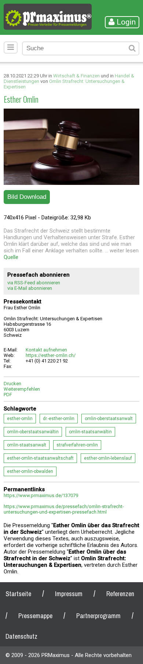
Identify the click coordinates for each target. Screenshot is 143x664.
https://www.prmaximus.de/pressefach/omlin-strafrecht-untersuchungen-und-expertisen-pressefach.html (64, 509)
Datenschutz (21, 636)
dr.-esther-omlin (58, 418)
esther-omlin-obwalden (30, 471)
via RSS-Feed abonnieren (33, 282)
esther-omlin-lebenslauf (108, 458)
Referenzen (120, 593)
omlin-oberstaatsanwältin (33, 431)
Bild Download (26, 196)
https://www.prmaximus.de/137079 (41, 495)
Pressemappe (35, 615)
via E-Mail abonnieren (29, 288)
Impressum (68, 593)
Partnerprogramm (98, 615)
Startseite (18, 593)
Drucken (12, 383)
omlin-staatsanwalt (26, 445)
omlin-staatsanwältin (90, 431)
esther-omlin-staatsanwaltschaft (40, 458)
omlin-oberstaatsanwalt (109, 418)
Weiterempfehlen (22, 389)
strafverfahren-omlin (77, 445)
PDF (8, 394)
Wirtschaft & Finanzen (76, 76)
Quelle (11, 257)
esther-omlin (20, 418)
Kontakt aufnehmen (46, 350)
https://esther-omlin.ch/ (51, 355)
